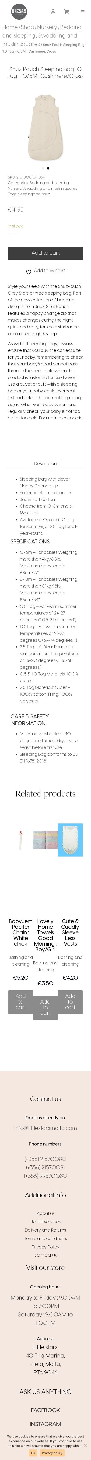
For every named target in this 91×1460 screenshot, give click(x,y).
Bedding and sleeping (49, 183)
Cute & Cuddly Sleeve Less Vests (70, 933)
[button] (83, 12)
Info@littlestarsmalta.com (45, 1128)
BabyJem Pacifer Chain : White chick (20, 933)
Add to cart (46, 253)
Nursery (47, 27)
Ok (33, 1453)
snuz (46, 194)
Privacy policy (52, 1453)
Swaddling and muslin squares (50, 189)
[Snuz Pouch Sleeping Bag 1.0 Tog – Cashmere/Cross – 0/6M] (45, 127)
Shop (27, 27)
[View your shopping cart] (67, 11)
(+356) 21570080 (45, 1159)
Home (10, 27)
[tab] (45, 464)
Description (45, 464)
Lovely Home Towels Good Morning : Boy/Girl (45, 936)
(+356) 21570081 (45, 1168)
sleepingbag (29, 194)
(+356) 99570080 (45, 1176)
